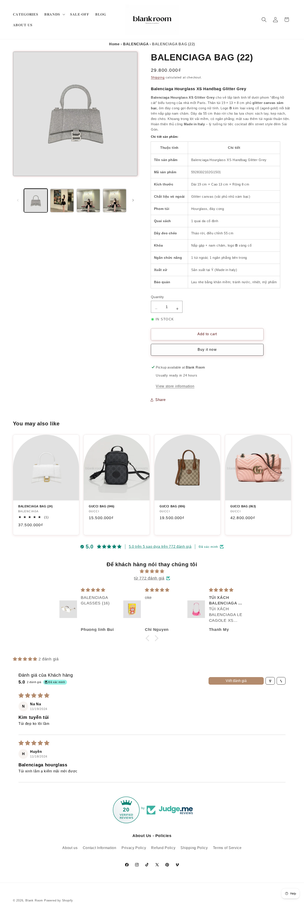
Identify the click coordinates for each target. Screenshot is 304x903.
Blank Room (34, 900)
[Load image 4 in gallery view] (115, 201)
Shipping (157, 77)
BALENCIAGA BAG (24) (35, 506)
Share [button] (160, 400)
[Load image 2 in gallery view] (62, 201)
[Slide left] (18, 200)
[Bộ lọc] (270, 681)
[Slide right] (133, 200)
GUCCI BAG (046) (101, 506)
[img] (152, 571)
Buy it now (207, 350)
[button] (54, 14)
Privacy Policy (134, 848)
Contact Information (99, 848)
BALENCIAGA (136, 44)
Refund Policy (163, 848)
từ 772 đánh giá (149, 578)
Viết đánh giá (236, 681)
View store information (175, 386)
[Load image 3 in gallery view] (88, 201)
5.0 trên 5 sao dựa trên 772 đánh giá (160, 546)
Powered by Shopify (58, 900)
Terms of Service (227, 848)
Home (114, 44)
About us (70, 848)
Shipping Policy (194, 848)
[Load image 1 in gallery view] (36, 201)
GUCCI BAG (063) (243, 506)
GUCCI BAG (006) (172, 506)
